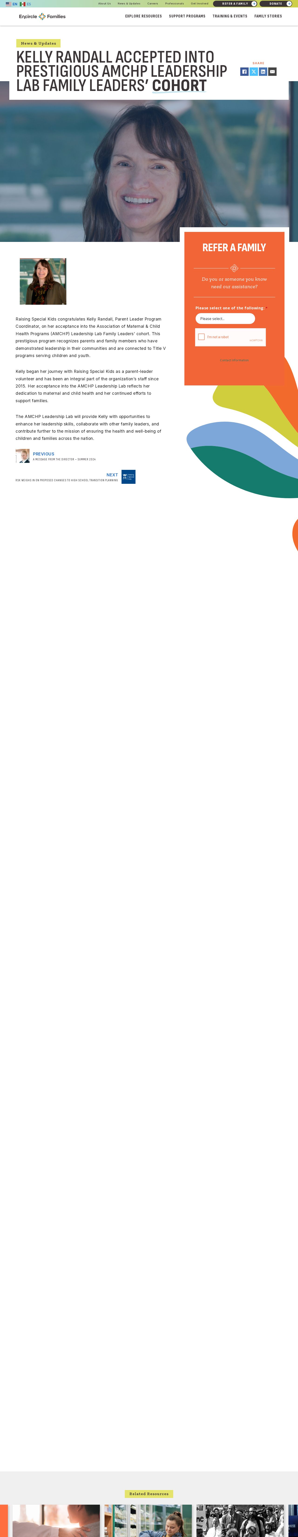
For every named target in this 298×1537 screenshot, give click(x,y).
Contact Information (234, 360)
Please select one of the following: (230, 308)
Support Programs (187, 16)
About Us (104, 3)
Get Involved (199, 3)
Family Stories (268, 16)
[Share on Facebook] (244, 71)
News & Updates (129, 3)
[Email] (272, 71)
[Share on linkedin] (263, 71)
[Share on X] (254, 71)
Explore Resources (143, 16)
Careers (152, 3)
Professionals (174, 3)
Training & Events (230, 16)
